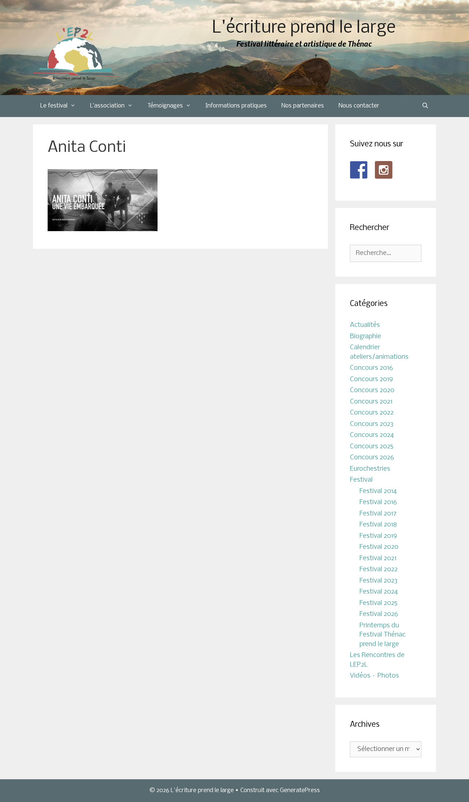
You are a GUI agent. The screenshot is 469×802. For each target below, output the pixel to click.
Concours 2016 (371, 368)
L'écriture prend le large (304, 28)
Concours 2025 (372, 446)
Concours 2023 (372, 424)
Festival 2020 (378, 547)
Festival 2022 (378, 569)
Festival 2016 (378, 502)
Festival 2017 (377, 513)
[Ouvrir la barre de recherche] (425, 106)
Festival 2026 (378, 614)
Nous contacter (359, 106)
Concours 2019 (371, 379)
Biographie (365, 336)
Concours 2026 (372, 457)
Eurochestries (370, 469)
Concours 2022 (372, 412)
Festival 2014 (378, 491)
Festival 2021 (377, 558)
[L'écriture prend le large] (76, 53)
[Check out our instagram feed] (383, 170)
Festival (361, 480)
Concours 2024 (372, 435)
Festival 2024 (378, 591)
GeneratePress (300, 790)
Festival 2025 (378, 603)
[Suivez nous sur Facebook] (359, 170)
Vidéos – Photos (374, 675)
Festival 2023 (378, 580)
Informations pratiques (236, 106)
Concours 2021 (371, 401)
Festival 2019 (378, 536)
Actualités (365, 325)
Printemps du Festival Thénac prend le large (382, 635)
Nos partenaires (302, 106)
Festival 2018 (378, 524)
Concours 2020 (372, 390)
